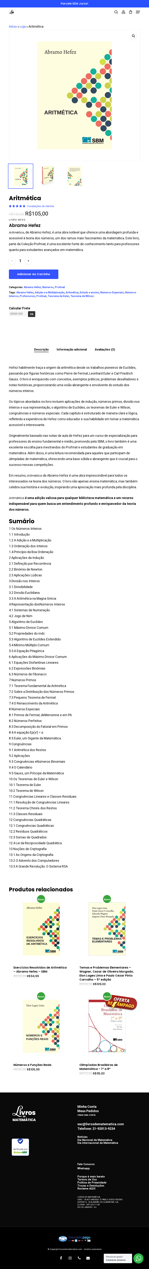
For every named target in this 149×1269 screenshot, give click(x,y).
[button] (138, 12)
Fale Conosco (86, 1164)
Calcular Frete (19, 308)
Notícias (82, 1137)
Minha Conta (86, 1106)
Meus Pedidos (88, 1111)
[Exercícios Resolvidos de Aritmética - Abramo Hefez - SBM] (41, 929)
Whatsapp (83, 1168)
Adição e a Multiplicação (50, 292)
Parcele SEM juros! (74, 3)
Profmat (60, 287)
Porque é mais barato (91, 1177)
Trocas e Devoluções (90, 1186)
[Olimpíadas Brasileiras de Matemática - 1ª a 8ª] (107, 1026)
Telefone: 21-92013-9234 (96, 1128)
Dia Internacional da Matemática (97, 1143)
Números (48, 287)
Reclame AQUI (86, 1189)
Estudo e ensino (89, 292)
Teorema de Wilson (82, 296)
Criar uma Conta (86, 1115)
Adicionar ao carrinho (33, 274)
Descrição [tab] (41, 349)
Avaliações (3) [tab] (105, 349)
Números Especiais (112, 292)
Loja (23, 26)
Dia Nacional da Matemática (94, 1140)
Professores (27, 296)
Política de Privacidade (91, 1183)
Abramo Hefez (32, 287)
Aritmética (72, 292)
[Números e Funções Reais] (41, 1026)
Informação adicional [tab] (72, 349)
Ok (31, 314)
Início (13, 26)
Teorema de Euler (58, 296)
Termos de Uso (87, 1180)
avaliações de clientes (40, 206)
